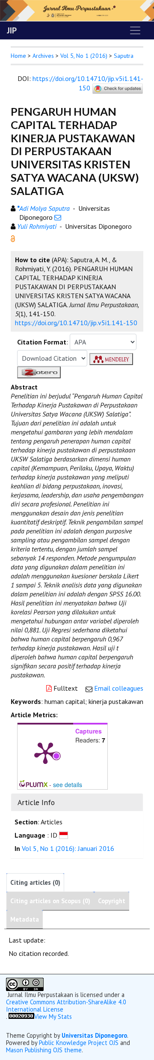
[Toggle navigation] (135, 30)
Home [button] (18, 56)
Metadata (24, 919)
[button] (13, 238)
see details (67, 784)
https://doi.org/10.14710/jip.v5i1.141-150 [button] (76, 322)
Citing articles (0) (35, 882)
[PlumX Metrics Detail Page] (45, 752)
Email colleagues (118, 688)
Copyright (111, 901)
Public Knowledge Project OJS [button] (78, 1043)
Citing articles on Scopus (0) (50, 901)
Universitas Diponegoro (94, 1035)
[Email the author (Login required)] (57, 217)
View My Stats (53, 1016)
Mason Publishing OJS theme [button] (44, 1050)
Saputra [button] (123, 56)
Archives (43, 56)
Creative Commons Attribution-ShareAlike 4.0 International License (66, 1005)
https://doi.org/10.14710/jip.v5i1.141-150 (88, 83)
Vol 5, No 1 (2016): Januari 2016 (68, 848)
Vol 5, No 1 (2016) (83, 56)
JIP (12, 30)
